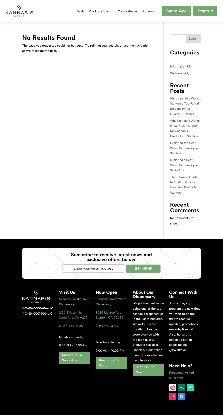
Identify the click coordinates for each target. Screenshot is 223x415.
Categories (125, 11)
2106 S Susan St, (70, 312)
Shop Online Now (145, 369)
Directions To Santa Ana (72, 357)
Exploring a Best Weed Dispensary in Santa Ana (184, 165)
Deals (80, 11)
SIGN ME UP (143, 268)
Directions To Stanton (109, 362)
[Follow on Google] (181, 396)
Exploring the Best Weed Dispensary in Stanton (184, 148)
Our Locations (99, 11)
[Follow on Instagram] (172, 396)
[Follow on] (172, 387)
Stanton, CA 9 (109, 317)
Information (178, 66)
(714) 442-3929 (107, 326)
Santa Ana (176, 10)
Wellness (176, 73)
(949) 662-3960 (71, 326)
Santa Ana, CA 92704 (74, 317)
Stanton (205, 10)
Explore (147, 11)
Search (193, 38)
